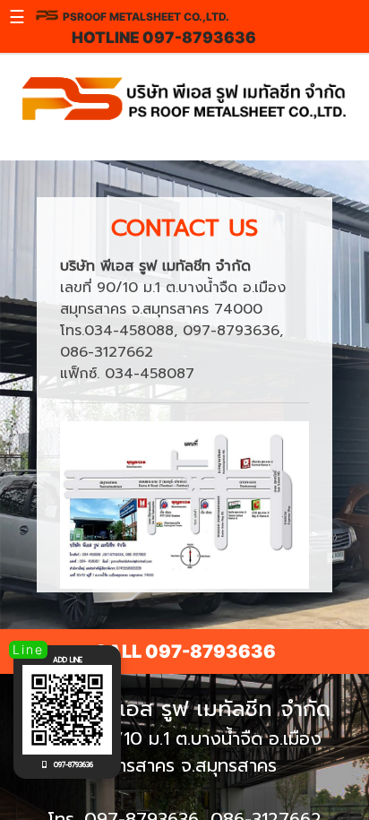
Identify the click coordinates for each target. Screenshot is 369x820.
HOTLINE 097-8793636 (164, 37)
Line (28, 649)
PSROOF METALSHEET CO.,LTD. (146, 16)
